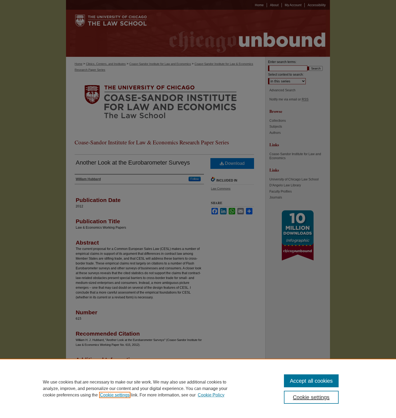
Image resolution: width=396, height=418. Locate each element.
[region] (198, 388)
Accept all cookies (311, 381)
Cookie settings (115, 395)
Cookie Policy (211, 395)
